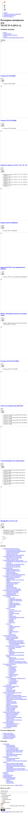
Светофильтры (9, 585)
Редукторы (9, 665)
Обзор (4, 32)
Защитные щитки (10, 578)
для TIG (8, 608)
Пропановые (12, 668)
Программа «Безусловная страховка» (15, 555)
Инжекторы (12, 648)
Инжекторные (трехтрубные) (16, 642)
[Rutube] (4, 810)
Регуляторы (9, 677)
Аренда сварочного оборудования (14, 763)
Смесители (9, 684)
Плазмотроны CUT (11, 594)
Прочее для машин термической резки (15, 574)
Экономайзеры (12, 682)
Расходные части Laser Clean (13, 566)
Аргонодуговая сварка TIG (13, 552)
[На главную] (8, 2)
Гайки (10, 649)
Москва (8, 780)
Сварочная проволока (11, 726)
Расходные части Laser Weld (13, 565)
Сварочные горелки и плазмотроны (12, 14)
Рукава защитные (10, 709)
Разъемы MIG (12, 605)
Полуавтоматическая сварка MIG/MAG (16, 551)
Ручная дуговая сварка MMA (13, 550)
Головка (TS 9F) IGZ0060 (8, 120)
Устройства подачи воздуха (13, 582)
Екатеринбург (9, 781)
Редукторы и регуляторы (9, 664)
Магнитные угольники (12, 705)
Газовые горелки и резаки (9, 635)
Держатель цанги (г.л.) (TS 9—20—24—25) (14, 165)
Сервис (5, 36)
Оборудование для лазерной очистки (15, 564)
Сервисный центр (6, 799)
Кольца (11, 614)
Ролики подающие (10, 708)
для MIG (8, 596)
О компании (6, 744)
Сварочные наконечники (15, 599)
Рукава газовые (10, 718)
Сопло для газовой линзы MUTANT (12, 405)
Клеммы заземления (11, 701)
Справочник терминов (9, 734)
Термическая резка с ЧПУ (12, 569)
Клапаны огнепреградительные (14, 717)
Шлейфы (11, 620)
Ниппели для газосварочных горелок (18, 662)
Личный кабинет (7, 776)
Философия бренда (11, 746)
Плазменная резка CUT (12, 553)
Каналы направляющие (15, 604)
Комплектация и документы (10, 35)
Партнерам (6, 757)
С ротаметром (12, 679)
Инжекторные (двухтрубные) (16, 640)
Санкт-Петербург (10, 779)
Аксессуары (9, 688)
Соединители (12, 618)
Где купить (6, 773)
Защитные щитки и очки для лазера (15, 579)
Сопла (10, 625)
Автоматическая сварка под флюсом (12, 556)
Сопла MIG (12, 598)
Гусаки (11, 601)
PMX (10, 633)
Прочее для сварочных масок (13, 588)
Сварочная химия (10, 691)
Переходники (12, 616)
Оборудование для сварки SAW (14, 557)
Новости (5, 772)
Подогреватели (13, 683)
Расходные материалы (13, 37)
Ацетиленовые (13, 670)
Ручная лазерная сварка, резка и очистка (13, 560)
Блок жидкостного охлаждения (14, 697)
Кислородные (12, 669)
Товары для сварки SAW (12, 559)
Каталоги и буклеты (8, 738)
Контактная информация (9, 777)
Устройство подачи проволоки (13, 695)
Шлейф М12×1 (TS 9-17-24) (9, 521)
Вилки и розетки (10, 710)
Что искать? (3, 793)
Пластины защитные (11, 587)
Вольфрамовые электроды (12, 723)
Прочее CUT (12, 634)
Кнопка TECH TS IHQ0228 (9, 222)
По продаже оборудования (12, 758)
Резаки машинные (10, 572)
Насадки (11, 630)
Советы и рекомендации (9, 735)
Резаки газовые (10, 639)
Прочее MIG (12, 607)
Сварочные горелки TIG (9, 15)
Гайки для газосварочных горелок (17, 661)
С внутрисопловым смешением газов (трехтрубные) (17, 644)
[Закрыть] (1, 543)
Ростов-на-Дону (10, 782)
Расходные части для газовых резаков (15, 646)
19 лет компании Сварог (12, 749)
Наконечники (12, 657)
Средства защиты (10, 687)
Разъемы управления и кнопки (16, 617)
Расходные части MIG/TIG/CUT (11, 595)
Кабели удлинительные (12, 706)
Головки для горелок (14, 613)
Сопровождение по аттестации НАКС (15, 768)
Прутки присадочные (11, 725)
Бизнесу (5, 762)
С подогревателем (13, 681)
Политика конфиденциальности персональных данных (14, 755)
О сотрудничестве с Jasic (12, 747)
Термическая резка (8, 568)
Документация (6, 802)
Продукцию (5, 796)
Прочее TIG (12, 622)
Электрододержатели (11, 703)
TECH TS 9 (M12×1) (8, 16)
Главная (5, 12)
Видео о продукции (8, 733)
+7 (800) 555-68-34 (18, 785)
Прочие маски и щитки (12, 583)
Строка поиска (4, 791)
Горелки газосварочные (12, 638)
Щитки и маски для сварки (13, 577)
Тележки (8, 704)
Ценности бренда (10, 745)
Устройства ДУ (10, 694)
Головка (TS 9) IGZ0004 (8, 76)
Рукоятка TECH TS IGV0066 (10, 361)
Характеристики (7, 33)
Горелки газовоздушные (12, 636)
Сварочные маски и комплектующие (12, 575)
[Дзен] (2, 810)
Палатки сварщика (11, 690)
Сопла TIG (12, 609)
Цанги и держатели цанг (15, 610)
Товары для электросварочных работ (12, 692)
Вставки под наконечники (15, 600)
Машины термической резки (13, 570)
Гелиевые (11, 673)
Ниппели (11, 651)
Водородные (12, 671)
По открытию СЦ (10, 759)
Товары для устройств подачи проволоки (16, 696)
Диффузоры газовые (14, 603)
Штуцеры (11, 621)
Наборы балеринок (14, 631)
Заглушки (11, 612)
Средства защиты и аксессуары (11, 686)
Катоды (11, 629)
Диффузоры (12, 627)
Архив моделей (7, 727)
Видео (3, 801)
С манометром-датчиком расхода (17, 678)
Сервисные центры (8, 775)
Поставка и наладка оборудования (14, 764)
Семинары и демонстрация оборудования (16, 760)
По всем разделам (6, 795)
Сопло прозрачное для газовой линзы (12, 460)
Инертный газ (12, 675)
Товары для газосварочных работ (11, 712)
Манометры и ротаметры (12, 713)
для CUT (8, 623)
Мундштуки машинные (12, 573)
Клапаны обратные (11, 716)
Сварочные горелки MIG (12, 591)
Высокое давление (13, 674)
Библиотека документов (9, 737)
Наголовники (9, 586)
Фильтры (3, 40)
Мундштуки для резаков (15, 647)
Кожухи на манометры (11, 714)
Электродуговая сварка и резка (11, 548)
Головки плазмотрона (14, 626)
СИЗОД (8, 581)
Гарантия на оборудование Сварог (14, 750)
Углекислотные (13, 666)
